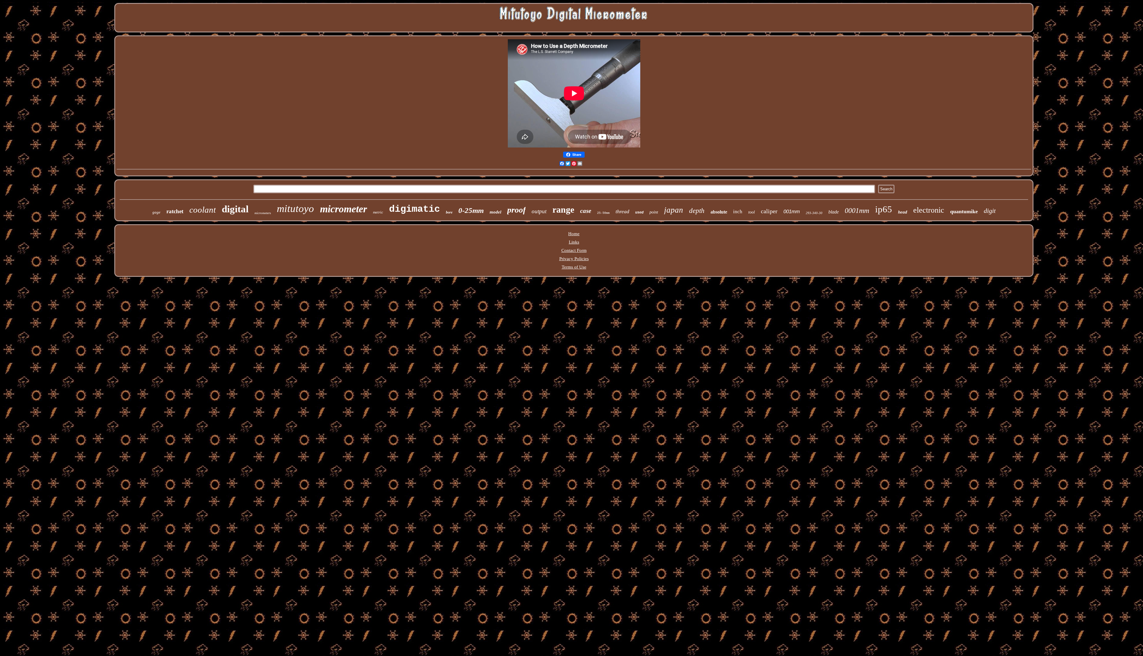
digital (235, 209)
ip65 (883, 209)
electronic (928, 210)
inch (737, 211)
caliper (769, 211)
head (902, 212)
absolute (719, 211)
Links (574, 242)
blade (833, 211)
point (653, 212)
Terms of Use (574, 267)
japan (673, 209)
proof (516, 209)
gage (156, 212)
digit (990, 210)
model (495, 212)
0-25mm (471, 210)
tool (751, 212)
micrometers (262, 213)
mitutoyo (295, 208)
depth (697, 210)
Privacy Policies (574, 258)
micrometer (343, 208)
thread (622, 211)
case (585, 210)
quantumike (964, 211)
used (639, 213)
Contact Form (574, 250)
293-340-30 (814, 213)
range (563, 209)
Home (574, 233)
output (539, 211)
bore (449, 212)
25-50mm (603, 213)
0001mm (857, 210)
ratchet (174, 211)
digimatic (414, 209)
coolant (202, 209)
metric (378, 212)
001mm (791, 211)
